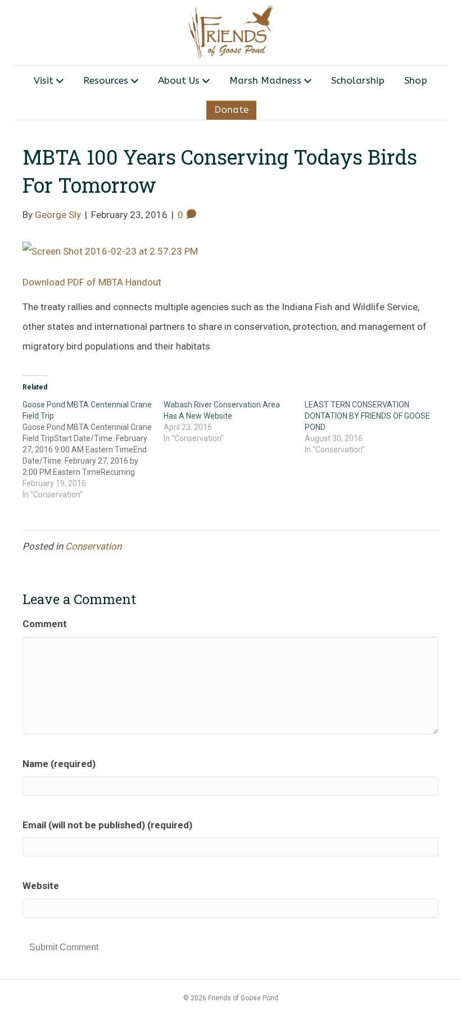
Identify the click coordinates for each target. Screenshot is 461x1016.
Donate (231, 109)
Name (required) (59, 763)
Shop (415, 80)
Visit (43, 80)
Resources (105, 80)
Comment (44, 623)
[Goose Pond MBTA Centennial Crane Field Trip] (93, 449)
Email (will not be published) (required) (107, 825)
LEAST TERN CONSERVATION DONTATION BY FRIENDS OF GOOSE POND (367, 416)
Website (40, 885)
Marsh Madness (265, 80)
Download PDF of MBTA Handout (91, 282)
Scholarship (358, 80)
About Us (179, 80)
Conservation (93, 546)
